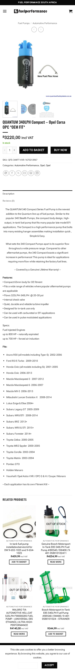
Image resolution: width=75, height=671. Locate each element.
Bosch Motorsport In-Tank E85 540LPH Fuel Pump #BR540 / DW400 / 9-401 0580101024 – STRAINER (56, 614)
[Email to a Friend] (25, 173)
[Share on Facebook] (12, 173)
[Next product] (34, 29)
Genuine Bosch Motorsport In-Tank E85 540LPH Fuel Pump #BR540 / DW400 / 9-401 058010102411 (56, 548)
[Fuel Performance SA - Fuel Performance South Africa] (30, 11)
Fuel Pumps (23, 23)
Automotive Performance (45, 23)
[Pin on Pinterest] (31, 173)
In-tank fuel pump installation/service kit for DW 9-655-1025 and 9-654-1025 (19, 548)
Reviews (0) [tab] (8, 200)
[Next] (66, 67)
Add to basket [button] (19, 562)
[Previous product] (41, 29)
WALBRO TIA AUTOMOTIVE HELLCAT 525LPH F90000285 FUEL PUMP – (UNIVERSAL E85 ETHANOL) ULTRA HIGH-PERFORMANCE (19, 617)
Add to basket (33, 150)
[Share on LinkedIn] (37, 173)
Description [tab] (8, 193)
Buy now (60, 150)
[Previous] (8, 67)
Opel (42, 165)
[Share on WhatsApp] (6, 173)
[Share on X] (18, 173)
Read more (55, 562)
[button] (5, 11)
